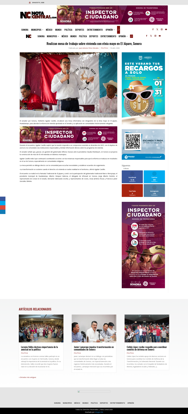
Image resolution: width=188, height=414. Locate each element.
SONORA (24, 30)
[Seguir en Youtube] (166, 29)
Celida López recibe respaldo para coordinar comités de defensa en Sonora (147, 348)
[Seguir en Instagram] (161, 29)
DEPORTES (79, 30)
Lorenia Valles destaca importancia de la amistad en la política (39, 348)
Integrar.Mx (99, 412)
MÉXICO (49, 30)
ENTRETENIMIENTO (95, 30)
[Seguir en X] (157, 29)
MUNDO (58, 30)
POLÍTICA (68, 30)
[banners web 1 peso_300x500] (143, 124)
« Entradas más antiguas (27, 377)
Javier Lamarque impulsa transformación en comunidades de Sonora (94, 348)
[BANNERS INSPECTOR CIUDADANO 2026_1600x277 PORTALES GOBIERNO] (112, 24)
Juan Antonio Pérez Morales (89, 48)
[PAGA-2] (143, 159)
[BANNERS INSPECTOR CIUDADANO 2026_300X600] (143, 288)
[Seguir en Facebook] (153, 29)
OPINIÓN (109, 30)
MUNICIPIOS (36, 30)
